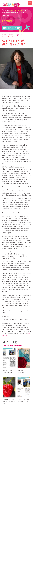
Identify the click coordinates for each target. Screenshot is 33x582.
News (22, 35)
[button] (30, 3)
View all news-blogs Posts (12, 345)
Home (4, 35)
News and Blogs (13, 35)
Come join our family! (11, 28)
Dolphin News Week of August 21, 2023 (24, 402)
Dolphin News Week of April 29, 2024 (9, 372)
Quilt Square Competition (22, 372)
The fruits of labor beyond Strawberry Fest (9, 402)
